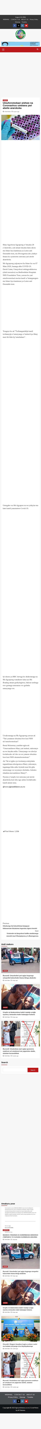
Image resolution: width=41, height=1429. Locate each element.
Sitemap (17, 22)
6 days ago (15, 1017)
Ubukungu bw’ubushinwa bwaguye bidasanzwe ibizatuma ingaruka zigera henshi (20, 926)
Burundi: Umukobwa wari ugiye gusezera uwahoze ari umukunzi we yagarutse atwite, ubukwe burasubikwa (19, 1051)
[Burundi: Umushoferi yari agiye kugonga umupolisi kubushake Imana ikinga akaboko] (20, 960)
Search (4, 1062)
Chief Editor (7, 111)
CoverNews (34, 1408)
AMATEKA (6, 1230)
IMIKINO (11, 1044)
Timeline (24, 22)
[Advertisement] (20, 7)
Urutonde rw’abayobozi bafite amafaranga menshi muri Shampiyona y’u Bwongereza (22, 933)
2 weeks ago (15, 1056)
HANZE (5, 100)
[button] (3, 49)
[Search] (37, 49)
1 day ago (14, 1239)
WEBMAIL (6, 19)
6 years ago (16, 111)
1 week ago (15, 1348)
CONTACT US (15, 19)
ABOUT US (24, 19)
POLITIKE (5, 1339)
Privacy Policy (34, 19)
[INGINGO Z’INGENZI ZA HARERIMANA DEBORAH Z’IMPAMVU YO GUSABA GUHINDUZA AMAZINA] (20, 1219)
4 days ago (15, 980)
